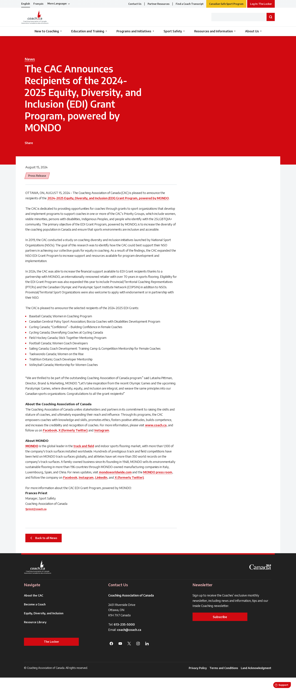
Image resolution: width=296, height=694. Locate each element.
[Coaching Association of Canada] (37, 567)
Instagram (101, 430)
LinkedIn (101, 477)
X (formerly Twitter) (73, 430)
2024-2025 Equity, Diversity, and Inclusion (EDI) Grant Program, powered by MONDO (108, 198)
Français (38, 3)
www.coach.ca (155, 425)
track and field (83, 446)
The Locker (51, 641)
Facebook (50, 430)
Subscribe (220, 617)
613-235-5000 (124, 624)
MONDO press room (157, 472)
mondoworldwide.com (115, 472)
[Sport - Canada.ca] (260, 567)
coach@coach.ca (129, 630)
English (25, 3)
